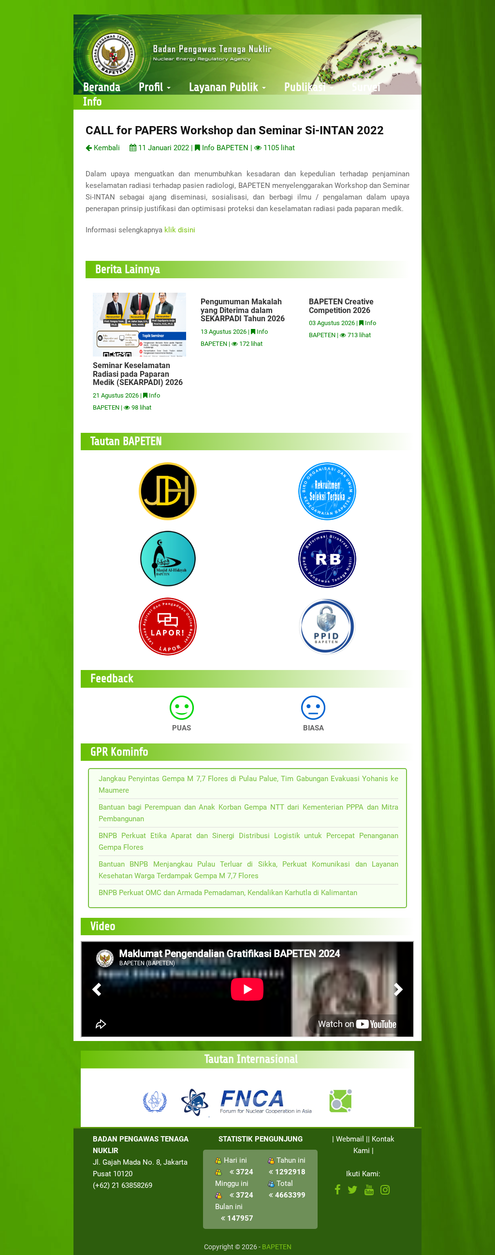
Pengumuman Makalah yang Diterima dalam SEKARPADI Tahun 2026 (243, 310)
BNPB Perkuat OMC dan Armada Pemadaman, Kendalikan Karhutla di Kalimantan (228, 892)
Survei (366, 87)
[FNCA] (267, 1101)
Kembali (106, 147)
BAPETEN (276, 1247)
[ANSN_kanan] (339, 1101)
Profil (152, 87)
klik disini (179, 230)
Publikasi (306, 87)
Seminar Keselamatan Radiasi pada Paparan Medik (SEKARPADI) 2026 (138, 374)
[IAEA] (155, 1101)
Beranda (101, 87)
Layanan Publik (225, 87)
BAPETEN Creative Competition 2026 (341, 306)
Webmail (350, 1139)
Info (92, 101)
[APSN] (194, 1101)
